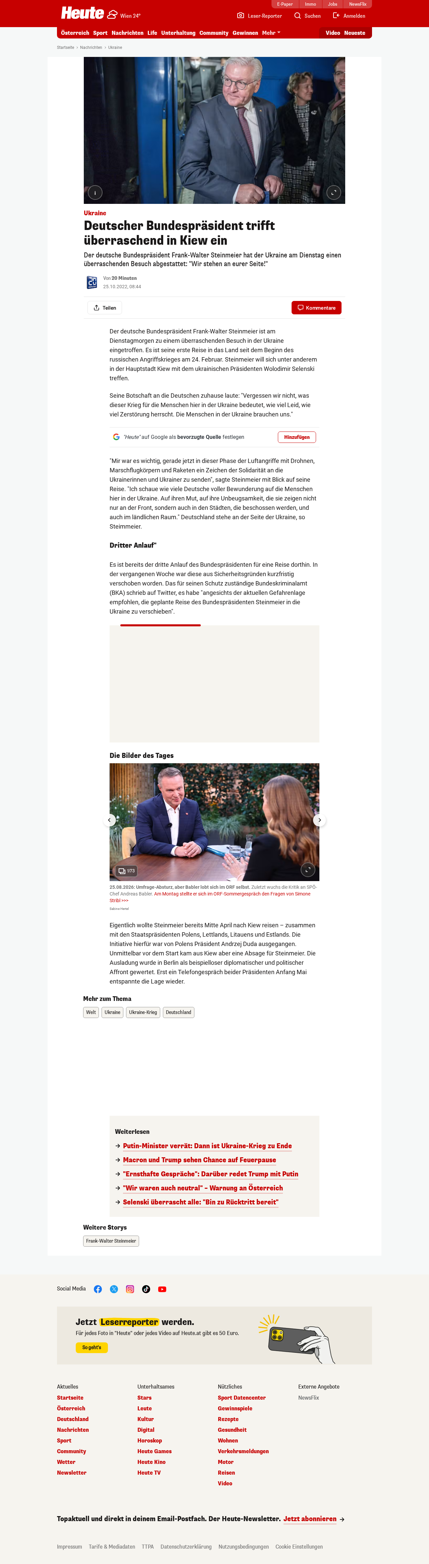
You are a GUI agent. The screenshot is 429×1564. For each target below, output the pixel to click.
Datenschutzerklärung (186, 1546)
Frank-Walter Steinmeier (111, 1241)
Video (333, 32)
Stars (144, 1398)
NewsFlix (308, 1398)
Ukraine (115, 47)
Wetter (66, 1462)
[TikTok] (146, 1289)
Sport (100, 32)
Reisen (226, 1473)
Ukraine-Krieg (143, 1012)
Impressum (69, 1546)
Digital (146, 1430)
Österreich (75, 32)
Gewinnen (245, 32)
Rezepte (228, 1419)
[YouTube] (162, 1289)
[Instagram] (130, 1289)
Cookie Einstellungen (299, 1546)
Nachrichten (91, 47)
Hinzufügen (297, 437)
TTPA (148, 1546)
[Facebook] (98, 1289)
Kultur (145, 1419)
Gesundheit (232, 1430)
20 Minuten (124, 278)
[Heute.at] (82, 12)
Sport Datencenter (242, 1398)
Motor (226, 1462)
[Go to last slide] (109, 820)
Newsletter (71, 1473)
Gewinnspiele (235, 1408)
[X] (114, 1289)
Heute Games (154, 1451)
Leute (144, 1408)
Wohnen (228, 1440)
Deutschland (178, 1012)
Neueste (354, 32)
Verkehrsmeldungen (243, 1451)
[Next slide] (319, 820)
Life (152, 32)
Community (214, 32)
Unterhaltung (178, 32)
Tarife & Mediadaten (112, 1546)
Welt (91, 1012)
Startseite (65, 47)
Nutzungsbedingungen (244, 1546)
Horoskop (149, 1440)
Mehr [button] (268, 32)
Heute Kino (151, 1462)
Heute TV (149, 1473)
